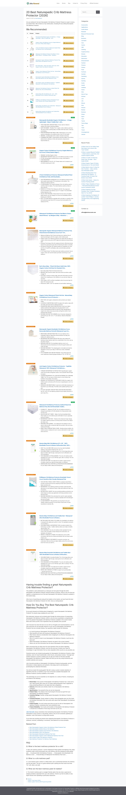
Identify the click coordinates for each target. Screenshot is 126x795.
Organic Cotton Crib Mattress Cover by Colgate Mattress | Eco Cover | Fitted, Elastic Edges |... (56, 151)
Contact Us (75, 3)
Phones (83, 107)
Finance (83, 65)
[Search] (98, 12)
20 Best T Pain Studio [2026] (34, 780)
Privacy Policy (84, 3)
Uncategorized (85, 132)
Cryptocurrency (85, 51)
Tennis (83, 121)
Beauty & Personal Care (87, 34)
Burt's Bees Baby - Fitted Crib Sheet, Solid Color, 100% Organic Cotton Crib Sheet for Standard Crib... (54, 267)
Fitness (83, 67)
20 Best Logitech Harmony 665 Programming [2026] (39, 781)
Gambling (83, 76)
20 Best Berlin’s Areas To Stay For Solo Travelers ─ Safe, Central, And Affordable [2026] (90, 169)
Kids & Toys (84, 94)
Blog (69, 3)
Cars (82, 42)
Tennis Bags (84, 123)
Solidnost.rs (65, 792)
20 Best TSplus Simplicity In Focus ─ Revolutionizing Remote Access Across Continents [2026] (90, 185)
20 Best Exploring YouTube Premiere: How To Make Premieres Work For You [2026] (90, 191)
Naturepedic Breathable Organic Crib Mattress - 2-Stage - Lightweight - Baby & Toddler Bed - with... (55, 121)
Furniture (83, 72)
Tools (82, 127)
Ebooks (83, 54)
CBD (82, 47)
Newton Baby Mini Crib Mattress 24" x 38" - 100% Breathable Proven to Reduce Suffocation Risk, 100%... (55, 444)
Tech (82, 118)
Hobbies (83, 87)
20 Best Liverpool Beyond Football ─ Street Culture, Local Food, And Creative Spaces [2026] (90, 153)
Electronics (84, 58)
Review (63, 3)
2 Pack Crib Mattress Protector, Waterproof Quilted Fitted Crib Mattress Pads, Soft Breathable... (55, 175)
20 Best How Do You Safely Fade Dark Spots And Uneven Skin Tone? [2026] (90, 148)
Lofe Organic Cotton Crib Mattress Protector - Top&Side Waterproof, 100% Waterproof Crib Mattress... (55, 367)
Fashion (83, 63)
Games (83, 78)
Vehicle (83, 134)
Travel (83, 130)
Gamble (83, 74)
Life (82, 101)
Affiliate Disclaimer (94, 3)
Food (82, 69)
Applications (84, 27)
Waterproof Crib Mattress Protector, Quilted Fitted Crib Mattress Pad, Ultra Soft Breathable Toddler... (55, 405)
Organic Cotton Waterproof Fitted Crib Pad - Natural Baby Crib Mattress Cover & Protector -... (55, 296)
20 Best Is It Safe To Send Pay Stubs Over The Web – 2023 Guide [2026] (89, 159)
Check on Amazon (69, 37)
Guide (83, 83)
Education (84, 56)
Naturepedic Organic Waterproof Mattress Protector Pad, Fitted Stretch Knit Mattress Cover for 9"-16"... (55, 231)
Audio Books (84, 29)
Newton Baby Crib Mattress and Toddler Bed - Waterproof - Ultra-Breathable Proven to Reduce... (56, 516)
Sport (82, 116)
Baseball (83, 31)
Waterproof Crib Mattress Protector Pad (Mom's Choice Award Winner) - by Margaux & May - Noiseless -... (55, 214)
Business (83, 38)
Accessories (84, 25)
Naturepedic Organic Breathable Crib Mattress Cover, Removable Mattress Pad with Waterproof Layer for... (54, 330)
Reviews (29, 778)
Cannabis (83, 40)
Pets (82, 105)
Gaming (83, 80)
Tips (82, 125)
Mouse (83, 103)
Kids (82, 92)
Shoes (83, 114)
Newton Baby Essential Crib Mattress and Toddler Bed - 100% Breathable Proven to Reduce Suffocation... (55, 553)
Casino (83, 45)
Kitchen (83, 96)
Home (58, 3)
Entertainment (85, 60)
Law (82, 98)
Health (83, 85)
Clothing (83, 49)
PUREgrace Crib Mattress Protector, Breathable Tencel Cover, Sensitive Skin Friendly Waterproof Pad (55, 478)
